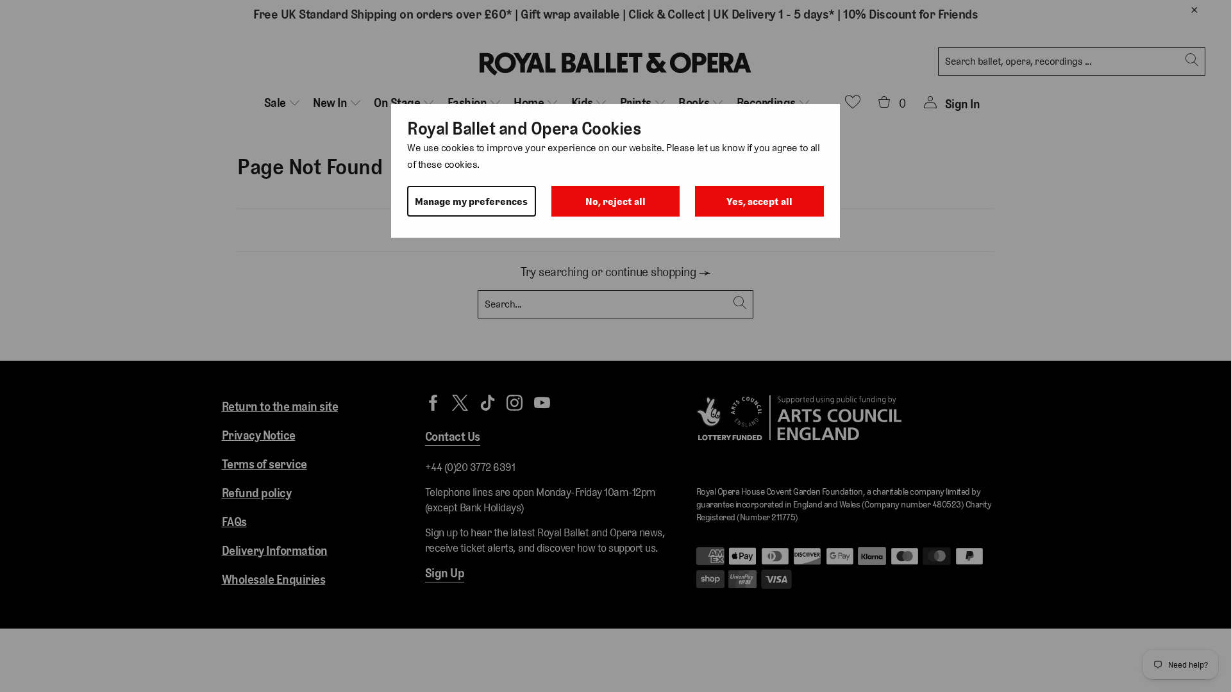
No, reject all (615, 201)
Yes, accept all (759, 201)
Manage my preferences (471, 201)
